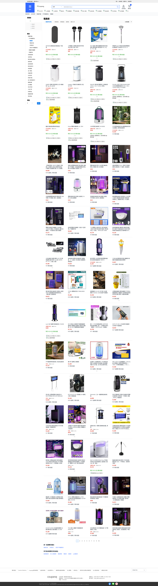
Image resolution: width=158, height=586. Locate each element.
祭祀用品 (30, 96)
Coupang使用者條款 (33, 570)
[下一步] (102, 541)
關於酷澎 (14, 570)
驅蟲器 (51, 14)
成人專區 (30, 71)
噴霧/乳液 (32, 43)
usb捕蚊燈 (75, 554)
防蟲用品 (31, 52)
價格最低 (57, 22)
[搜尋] (118, 7)
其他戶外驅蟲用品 (34, 47)
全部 (54, 6)
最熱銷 (67, 22)
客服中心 (125, 1)
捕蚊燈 (69, 554)
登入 (117, 1)
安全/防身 (30, 87)
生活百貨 (30, 75)
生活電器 (30, 84)
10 (98, 541)
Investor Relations (22, 570)
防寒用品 (30, 91)
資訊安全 (76, 570)
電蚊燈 (65, 554)
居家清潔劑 (30, 64)
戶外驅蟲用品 (46, 14)
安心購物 (69, 570)
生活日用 (33, 14)
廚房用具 (30, 61)
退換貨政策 (42, 570)
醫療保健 (30, 82)
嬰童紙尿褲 (30, 94)
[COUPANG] (52, 577)
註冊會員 (120, 1)
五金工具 (30, 89)
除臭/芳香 (30, 77)
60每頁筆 (127, 22)
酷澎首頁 (27, 14)
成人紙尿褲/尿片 (31, 80)
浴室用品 (30, 57)
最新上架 (73, 22)
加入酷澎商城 (96, 570)
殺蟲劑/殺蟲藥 (32, 50)
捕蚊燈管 (60, 554)
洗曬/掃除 (30, 73)
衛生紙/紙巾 (30, 66)
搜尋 (39, 103)
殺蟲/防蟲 (39, 14)
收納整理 (30, 68)
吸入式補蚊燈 (53, 554)
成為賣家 (130, 1)
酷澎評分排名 (49, 22)
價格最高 (62, 22)
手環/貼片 (32, 45)
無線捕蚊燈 (46, 554)
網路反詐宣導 (104, 570)
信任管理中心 (51, 570)
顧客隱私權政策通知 (60, 570)
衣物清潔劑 (30, 54)
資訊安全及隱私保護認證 (85, 570)
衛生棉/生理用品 (31, 59)
